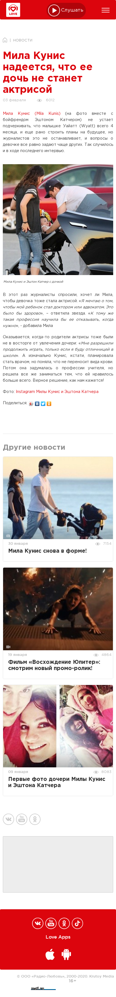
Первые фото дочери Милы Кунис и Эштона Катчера (56, 782)
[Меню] (106, 10)
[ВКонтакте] (37, 402)
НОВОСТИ (22, 40)
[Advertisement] (58, 864)
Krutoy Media (101, 976)
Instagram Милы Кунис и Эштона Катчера (57, 392)
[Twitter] (43, 402)
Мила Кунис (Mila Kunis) (32, 113)
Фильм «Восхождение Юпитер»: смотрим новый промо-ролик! (54, 665)
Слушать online (72, 10)
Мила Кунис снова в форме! (47, 551)
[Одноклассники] (49, 402)
